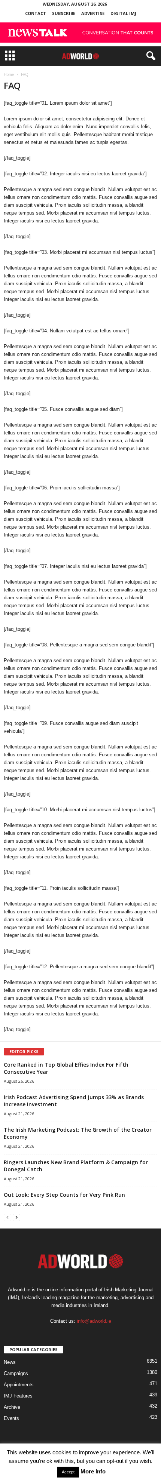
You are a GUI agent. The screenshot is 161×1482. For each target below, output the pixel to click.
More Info (93, 1471)
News (10, 1362)
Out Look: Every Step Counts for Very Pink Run (64, 1194)
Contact (35, 13)
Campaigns (16, 1373)
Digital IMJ (123, 13)
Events (11, 1418)
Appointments (19, 1384)
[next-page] (16, 1217)
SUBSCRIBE (63, 13)
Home (9, 74)
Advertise (92, 13)
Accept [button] (68, 1472)
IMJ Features (18, 1396)
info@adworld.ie (94, 1321)
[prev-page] (7, 1217)
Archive (12, 1407)
